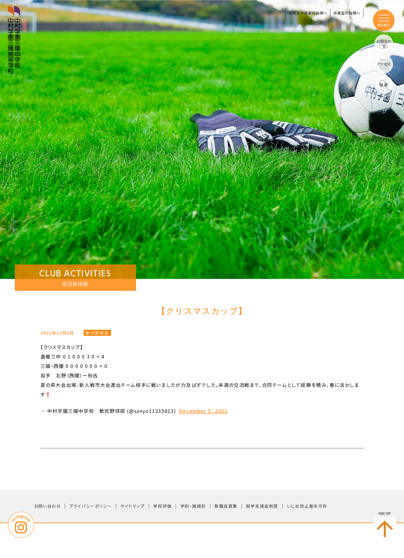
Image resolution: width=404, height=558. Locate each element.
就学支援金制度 (262, 506)
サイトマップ (132, 506)
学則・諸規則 (193, 506)
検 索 (383, 84)
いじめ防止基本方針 (307, 506)
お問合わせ (384, 43)
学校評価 (162, 506)
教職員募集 (225, 506)
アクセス (384, 64)
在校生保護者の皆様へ (308, 13)
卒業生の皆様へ (346, 13)
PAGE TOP (385, 513)
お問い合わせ (47, 506)
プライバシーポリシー (90, 506)
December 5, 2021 (203, 411)
